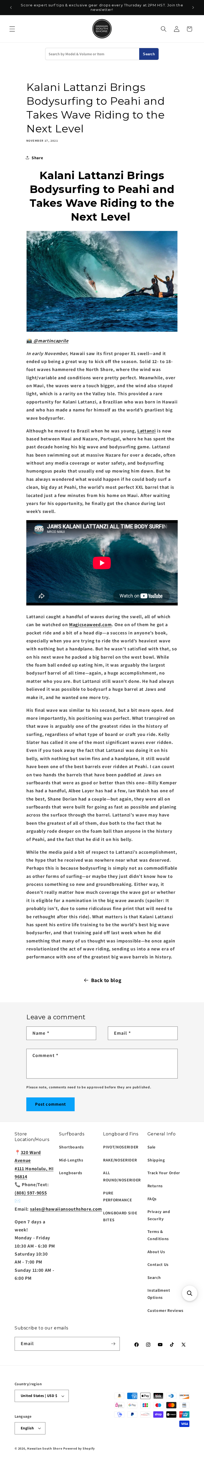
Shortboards (71, 1147)
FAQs (152, 1198)
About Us (156, 1251)
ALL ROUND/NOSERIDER (122, 1176)
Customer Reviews (165, 1310)
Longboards (71, 1172)
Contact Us (158, 1264)
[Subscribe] (113, 1344)
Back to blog (106, 980)
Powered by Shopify (79, 1448)
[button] (12, 29)
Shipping (156, 1160)
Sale (151, 1147)
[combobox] (92, 54)
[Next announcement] (193, 7)
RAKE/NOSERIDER (120, 1160)
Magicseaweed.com (90, 624)
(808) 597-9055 (31, 1193)
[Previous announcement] (11, 7)
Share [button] (37, 157)
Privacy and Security (158, 1215)
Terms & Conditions (158, 1235)
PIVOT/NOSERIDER (120, 1147)
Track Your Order (163, 1172)
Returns (155, 1185)
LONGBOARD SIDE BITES (120, 1216)
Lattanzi (146, 431)
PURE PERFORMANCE (117, 1196)
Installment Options (158, 1293)
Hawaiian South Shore (44, 1448)
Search (149, 54)
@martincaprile (50, 341)
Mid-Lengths (71, 1160)
